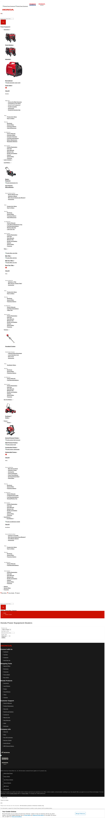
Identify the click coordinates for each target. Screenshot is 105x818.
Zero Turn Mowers (8, 399)
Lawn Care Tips (11, 229)
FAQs (4, 723)
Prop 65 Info (6, 789)
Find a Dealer (6, 674)
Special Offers (10, 124)
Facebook (5, 651)
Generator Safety (11, 135)
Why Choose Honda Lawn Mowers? (16, 197)
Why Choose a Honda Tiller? (15, 283)
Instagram (5, 657)
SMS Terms (6, 786)
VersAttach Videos (11, 365)
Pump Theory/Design (13, 475)
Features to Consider (13, 535)
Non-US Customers (8, 737)
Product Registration (12, 147)
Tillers (5, 248)
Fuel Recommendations (13, 138)
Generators (7, 29)
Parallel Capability (12, 106)
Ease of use (11, 356)
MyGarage (5, 726)
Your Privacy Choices (8, 779)
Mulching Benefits (11, 227)
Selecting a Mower (12, 196)
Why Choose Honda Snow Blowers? (17, 537)
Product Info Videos (12, 116)
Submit (3, 637)
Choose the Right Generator (15, 102)
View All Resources (11, 128)
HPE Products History (8, 746)
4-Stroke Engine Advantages (15, 353)
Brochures (9, 123)
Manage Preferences (80, 813)
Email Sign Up (6, 660)
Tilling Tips (10, 310)
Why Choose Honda (13, 468)
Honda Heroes (6, 743)
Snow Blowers (7, 517)
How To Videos (10, 118)
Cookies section (13, 793)
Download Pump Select (13, 476)
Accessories (11, 108)
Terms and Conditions (17, 816)
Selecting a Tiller (12, 281)
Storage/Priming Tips (12, 498)
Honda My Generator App (14, 110)
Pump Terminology (12, 473)
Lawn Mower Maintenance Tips (14, 224)
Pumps (5, 421)
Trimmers (6, 329)
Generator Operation (12, 136)
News (4, 734)
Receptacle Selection (12, 141)
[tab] (54, 162)
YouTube (5, 654)
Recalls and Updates (12, 153)
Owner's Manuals (11, 133)
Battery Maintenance (12, 140)
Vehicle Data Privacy (8, 773)
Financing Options (11, 126)
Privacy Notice (6, 776)
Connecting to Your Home (14, 103)
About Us (5, 731)
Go (3, 22)
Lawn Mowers (7, 162)
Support (9, 155)
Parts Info (9, 148)
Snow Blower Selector (13, 538)
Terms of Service (7, 783)
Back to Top (4, 797)
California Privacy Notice (38, 815)
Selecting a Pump (12, 470)
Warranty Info (10, 151)
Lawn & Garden (8, 159)
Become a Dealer (7, 740)
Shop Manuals (10, 150)
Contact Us (6, 714)
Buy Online (6, 677)
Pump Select (11, 478)
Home (4, 613)
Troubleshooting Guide (12, 495)
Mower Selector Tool (13, 194)
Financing (9, 158)
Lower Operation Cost (13, 355)
